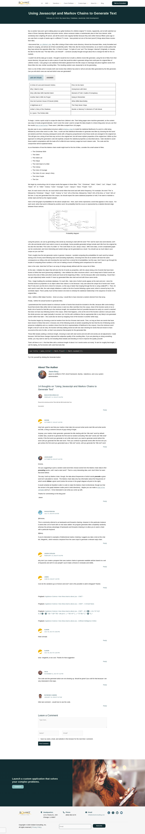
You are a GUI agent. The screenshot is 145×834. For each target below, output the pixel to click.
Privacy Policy (37, 827)
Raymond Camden (50, 695)
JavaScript (81, 18)
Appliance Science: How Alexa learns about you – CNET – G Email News (69, 604)
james (46, 577)
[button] (49, 3)
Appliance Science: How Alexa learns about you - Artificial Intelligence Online (70, 621)
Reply (105, 410)
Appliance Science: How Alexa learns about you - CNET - (64, 596)
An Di (46, 671)
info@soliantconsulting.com (96, 815)
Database (74, 18)
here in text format (41, 125)
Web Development (92, 18)
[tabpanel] (72, 99)
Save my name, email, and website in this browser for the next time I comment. (66, 739)
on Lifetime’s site (45, 44)
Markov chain (68, 129)
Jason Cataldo (49, 553)
